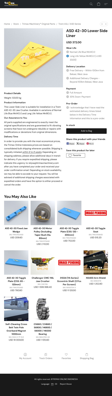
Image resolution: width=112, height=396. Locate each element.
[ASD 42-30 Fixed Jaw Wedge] (16, 213)
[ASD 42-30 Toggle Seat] (96, 213)
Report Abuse (66, 384)
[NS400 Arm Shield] (96, 262)
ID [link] (56, 384)
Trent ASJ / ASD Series (69, 23)
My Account (25, 358)
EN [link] (52, 384)
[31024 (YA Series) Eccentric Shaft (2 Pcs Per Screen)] (69, 262)
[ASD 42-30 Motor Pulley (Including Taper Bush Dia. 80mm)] (43, 213)
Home (7, 23)
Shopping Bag (87, 358)
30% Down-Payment (80, 96)
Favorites (66, 358)
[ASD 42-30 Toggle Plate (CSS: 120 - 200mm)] (69, 213)
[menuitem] (102, 24)
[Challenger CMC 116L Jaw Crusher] (43, 262)
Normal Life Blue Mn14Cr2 (82, 52)
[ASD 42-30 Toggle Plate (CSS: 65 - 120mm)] (16, 262)
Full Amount (76, 92)
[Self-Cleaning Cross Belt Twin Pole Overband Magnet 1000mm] (16, 309)
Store (16, 23)
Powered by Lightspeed (56, 389)
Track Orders (45, 358)
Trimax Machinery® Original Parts (38, 23)
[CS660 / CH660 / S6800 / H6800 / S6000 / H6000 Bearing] (43, 309)
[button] (11, 4)
